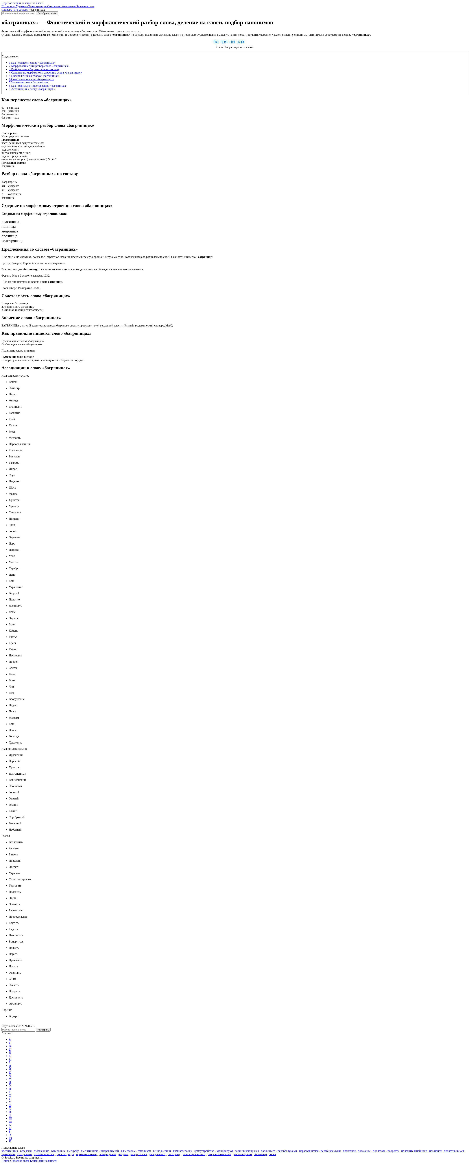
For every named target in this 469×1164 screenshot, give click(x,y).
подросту (393, 1150)
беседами (26, 1150)
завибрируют (225, 1150)
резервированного (193, 1154)
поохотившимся (454, 1150)
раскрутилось (138, 1154)
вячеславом (128, 1150)
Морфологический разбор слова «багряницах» (39, 65)
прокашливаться (44, 1154)
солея (272, 1154)
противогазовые (86, 1154)
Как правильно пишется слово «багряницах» (38, 85)
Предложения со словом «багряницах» (34, 75)
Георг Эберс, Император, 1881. (20, 288)
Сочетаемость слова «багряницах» (31, 79)
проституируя (65, 1154)
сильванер (260, 1154)
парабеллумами (287, 1150)
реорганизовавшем (219, 1154)
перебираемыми (331, 1150)
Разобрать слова (47, 13)
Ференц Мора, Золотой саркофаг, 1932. (25, 275)
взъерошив (58, 1150)
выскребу (73, 1150)
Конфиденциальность (43, 1160)
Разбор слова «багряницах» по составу (34, 69)
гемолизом (144, 1150)
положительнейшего (414, 1150)
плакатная (349, 1150)
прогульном (24, 1154)
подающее (364, 1150)
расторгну (174, 1154)
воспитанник (9, 1150)
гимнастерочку (182, 1150)
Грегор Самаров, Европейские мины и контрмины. (33, 263)
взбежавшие (41, 1150)
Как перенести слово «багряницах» (32, 62)
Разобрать (43, 1029)
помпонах (435, 1150)
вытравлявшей (110, 1150)
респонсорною (242, 1154)
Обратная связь (19, 1160)
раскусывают (157, 1154)
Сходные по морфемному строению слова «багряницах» (45, 72)
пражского (8, 1154)
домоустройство (204, 1150)
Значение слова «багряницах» (29, 82)
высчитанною (89, 1150)
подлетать (379, 1150)
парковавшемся (308, 1150)
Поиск (5, 1160)
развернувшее (107, 1154)
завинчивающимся (247, 1150)
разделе (123, 1154)
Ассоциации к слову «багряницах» (32, 89)
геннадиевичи (162, 1150)
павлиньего (268, 1150)
